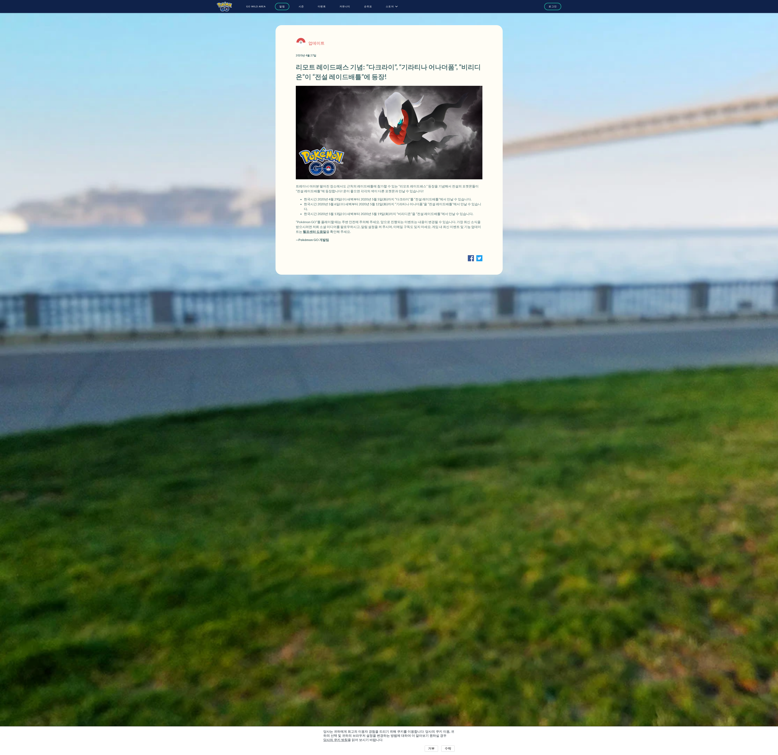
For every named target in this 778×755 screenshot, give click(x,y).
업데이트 (316, 43)
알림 (282, 6)
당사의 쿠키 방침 (335, 740)
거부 (431, 748)
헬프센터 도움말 (314, 231)
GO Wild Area (256, 6)
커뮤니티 (345, 6)
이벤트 (322, 6)
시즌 (301, 6)
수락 (448, 748)
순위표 (368, 6)
